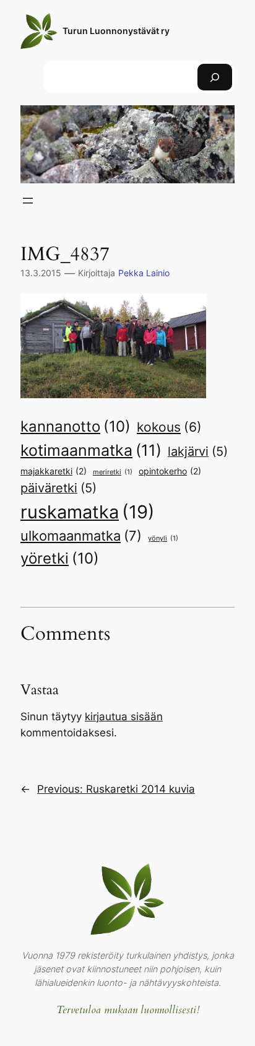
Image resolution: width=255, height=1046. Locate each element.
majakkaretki (53, 471)
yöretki (59, 558)
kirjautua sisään (124, 716)
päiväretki (58, 488)
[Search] (214, 77)
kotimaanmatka (91, 450)
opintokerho (170, 471)
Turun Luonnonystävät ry (116, 30)
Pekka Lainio (144, 273)
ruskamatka (87, 512)
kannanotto (75, 426)
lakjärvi (198, 451)
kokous (169, 427)
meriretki (112, 472)
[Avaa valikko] (27, 200)
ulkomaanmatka (81, 536)
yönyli (163, 538)
